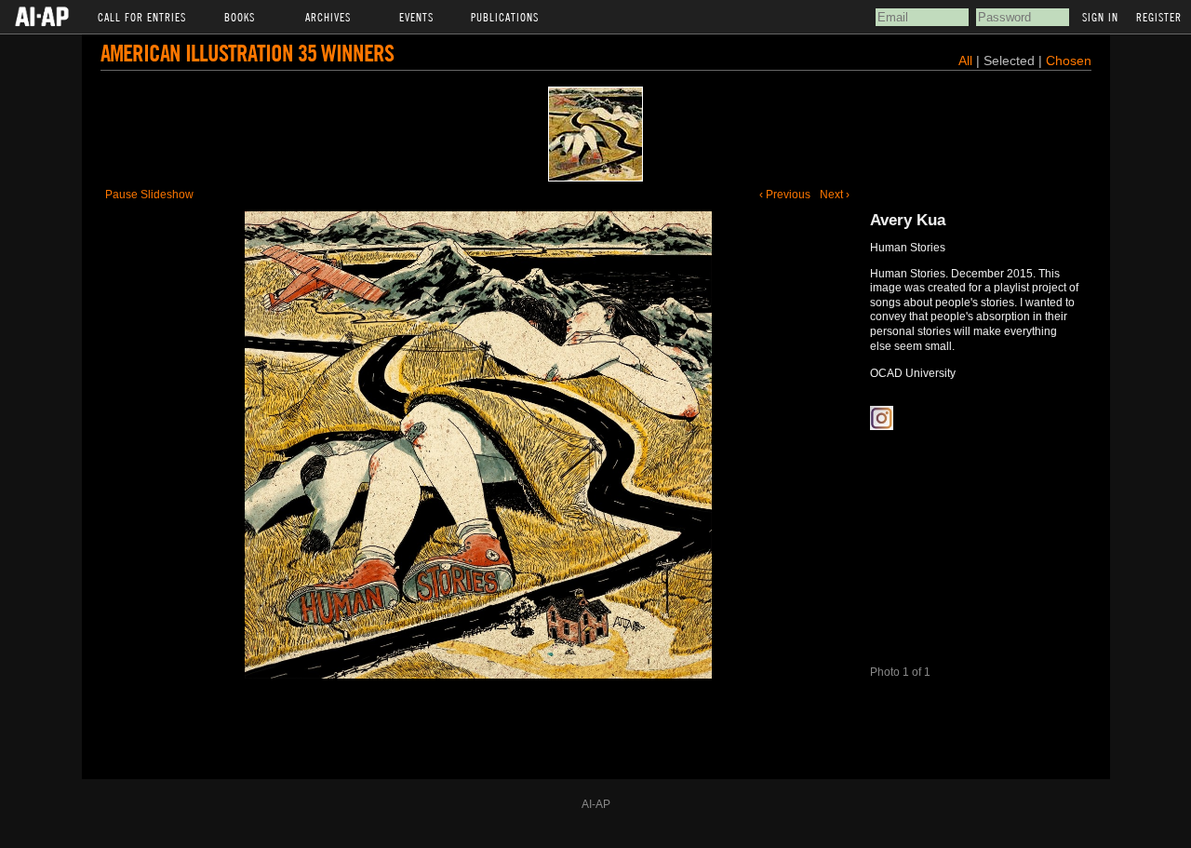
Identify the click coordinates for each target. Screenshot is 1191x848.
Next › (835, 194)
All (965, 60)
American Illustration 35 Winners (247, 52)
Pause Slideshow (149, 194)
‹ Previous (784, 194)
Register (1159, 16)
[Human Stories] (595, 134)
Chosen (1068, 60)
